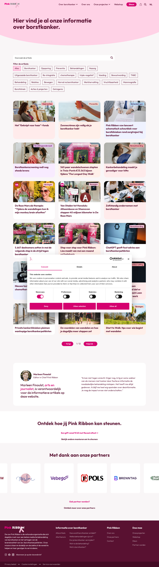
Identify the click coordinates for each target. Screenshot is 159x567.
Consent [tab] (44, 267)
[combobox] (151, 4)
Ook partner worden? (79, 501)
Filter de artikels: (21, 64)
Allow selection (79, 306)
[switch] (66, 296)
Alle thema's (61, 537)
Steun (131, 4)
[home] (12, 4)
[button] (68, 4)
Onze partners (113, 537)
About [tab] (114, 267)
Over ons (85, 4)
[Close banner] (128, 259)
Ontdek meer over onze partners (79, 508)
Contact (110, 541)
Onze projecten (138, 533)
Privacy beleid (10, 564)
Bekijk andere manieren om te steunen (79, 439)
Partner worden (138, 545)
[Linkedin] (13, 555)
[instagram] (6, 555)
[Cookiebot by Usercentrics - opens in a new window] (113, 259)
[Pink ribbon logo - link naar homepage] (14, 529)
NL (151, 4)
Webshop (118, 4)
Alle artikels (60, 533)
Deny (46, 306)
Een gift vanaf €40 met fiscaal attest (78, 433)
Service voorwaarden (51, 564)
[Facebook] (9, 555)
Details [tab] (79, 267)
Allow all (113, 306)
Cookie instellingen (29, 564)
